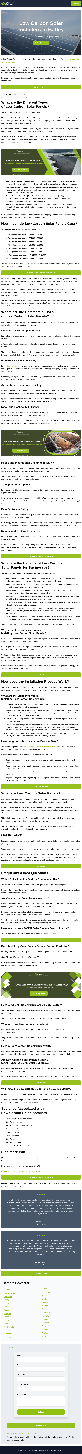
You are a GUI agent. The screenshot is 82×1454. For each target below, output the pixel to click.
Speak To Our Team (41, 786)
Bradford (7, 1330)
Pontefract (46, 1323)
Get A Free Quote (41, 1273)
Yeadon (45, 1302)
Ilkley (44, 1336)
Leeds (6, 1323)
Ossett (39, 1171)
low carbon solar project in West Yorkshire (39, 747)
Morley (34, 1171)
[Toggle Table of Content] (22, 94)
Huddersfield (9, 1334)
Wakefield (7, 1313)
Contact (76, 3)
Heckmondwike (15, 1171)
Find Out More (41, 675)
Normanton (46, 1292)
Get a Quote (39, 43)
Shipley (45, 1299)
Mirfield (6, 1307)
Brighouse (8, 1317)
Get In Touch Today (41, 87)
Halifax (44, 1295)
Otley (44, 1326)
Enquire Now (41, 940)
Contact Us (41, 866)
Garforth (45, 1309)
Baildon (45, 1306)
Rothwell (7, 1320)
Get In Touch (41, 1425)
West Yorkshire (9, 1327)
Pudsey (7, 1310)
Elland (44, 1289)
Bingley (45, 1319)
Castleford (46, 1312)
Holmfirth (45, 1316)
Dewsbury (5, 1171)
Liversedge (26, 1171)
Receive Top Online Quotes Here (41, 556)
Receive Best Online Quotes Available (41, 272)
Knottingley (46, 1333)
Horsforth (7, 1337)
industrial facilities (10, 366)
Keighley (45, 1329)
